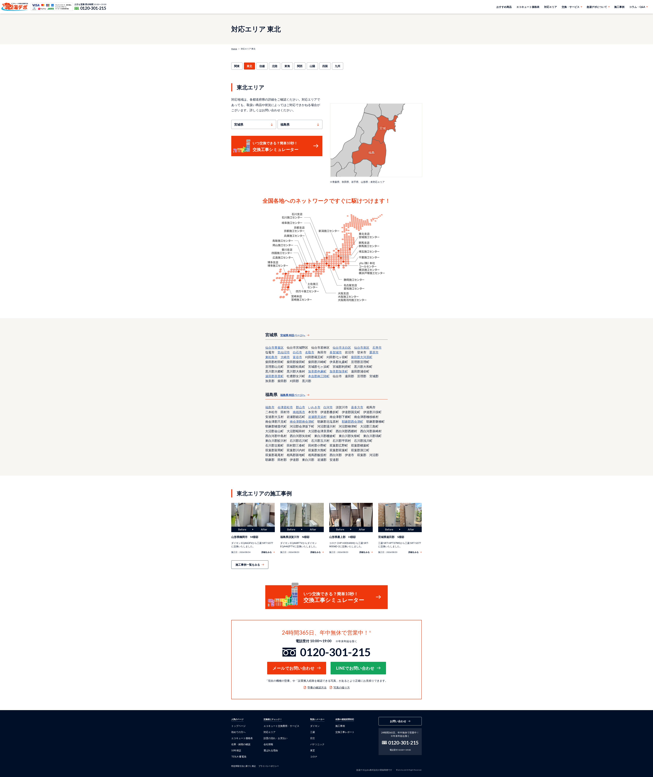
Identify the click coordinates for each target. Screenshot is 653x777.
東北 (249, 66)
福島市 (269, 407)
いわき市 (314, 407)
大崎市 (285, 357)
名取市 (309, 352)
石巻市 (377, 347)
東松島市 (271, 357)
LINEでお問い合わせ (355, 668)
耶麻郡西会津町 (352, 421)
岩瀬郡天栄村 (317, 417)
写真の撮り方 (341, 687)
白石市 (297, 352)
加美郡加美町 (339, 371)
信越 (262, 66)
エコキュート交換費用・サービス (281, 725)
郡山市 (300, 407)
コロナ (313, 756)
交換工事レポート (344, 732)
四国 (325, 66)
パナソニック (317, 744)
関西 (300, 66)
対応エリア (550, 6)
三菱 (312, 732)
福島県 (285, 124)
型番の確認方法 (316, 687)
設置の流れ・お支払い (275, 738)
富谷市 (297, 357)
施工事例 (619, 6)
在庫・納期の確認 (240, 744)
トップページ (238, 725)
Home (234, 48)
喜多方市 (357, 407)
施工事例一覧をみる (248, 564)
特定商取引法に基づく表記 (243, 766)
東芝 (312, 750)
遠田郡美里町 (274, 376)
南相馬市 (299, 412)
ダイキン (315, 725)
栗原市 (374, 352)
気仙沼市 (284, 352)
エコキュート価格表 (527, 6)
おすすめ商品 (504, 6)
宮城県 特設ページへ (292, 335)
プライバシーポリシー (268, 766)
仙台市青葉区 (274, 347)
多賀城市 (336, 352)
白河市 (328, 407)
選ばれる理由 (271, 750)
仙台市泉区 (361, 347)
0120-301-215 (93, 8)
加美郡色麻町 (317, 371)
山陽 (312, 66)
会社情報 (268, 744)
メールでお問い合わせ (294, 668)
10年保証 (236, 750)
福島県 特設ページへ (292, 394)
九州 (337, 66)
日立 (312, 738)
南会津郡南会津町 (302, 421)
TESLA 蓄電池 (238, 756)
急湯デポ (15, 7)
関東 (237, 66)
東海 (287, 66)
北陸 (274, 66)
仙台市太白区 (342, 347)
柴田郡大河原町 (361, 357)
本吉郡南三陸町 (319, 376)
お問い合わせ (398, 721)
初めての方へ (238, 732)
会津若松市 (285, 407)
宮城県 (238, 124)
